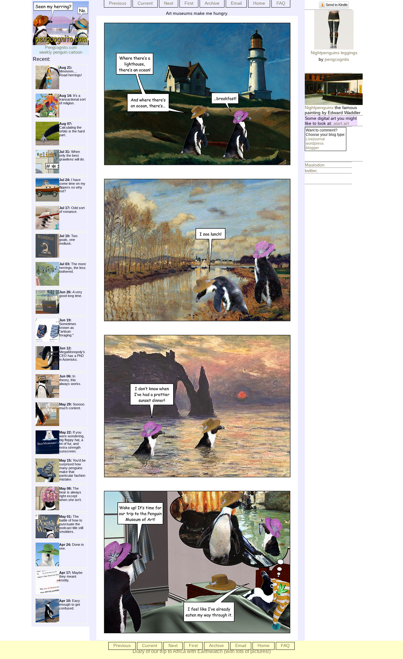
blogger (312, 148)
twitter (310, 170)
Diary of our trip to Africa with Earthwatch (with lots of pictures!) (202, 651)
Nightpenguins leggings (334, 52)
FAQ (280, 3)
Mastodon (315, 164)
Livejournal (315, 139)
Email (236, 3)
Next (168, 3)
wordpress (315, 143)
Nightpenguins (319, 107)
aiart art (341, 123)
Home (259, 3)
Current (145, 3)
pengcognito (337, 59)
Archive (212, 3)
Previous (117, 3)
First (188, 3)
